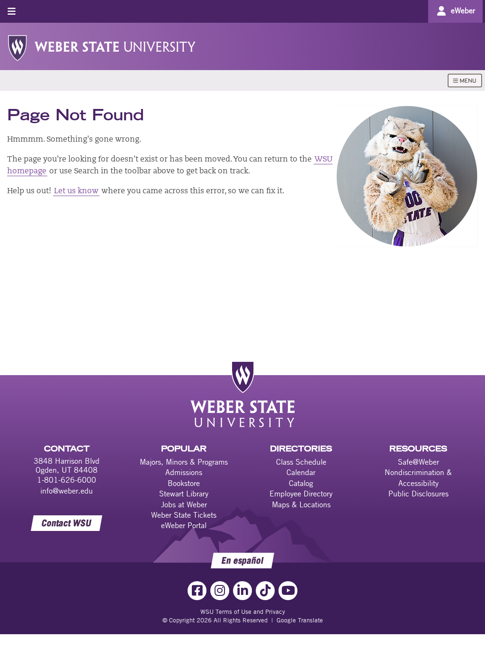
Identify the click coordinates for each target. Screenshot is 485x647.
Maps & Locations (301, 504)
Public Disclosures (418, 493)
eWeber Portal (184, 525)
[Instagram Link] (219, 590)
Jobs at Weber (184, 504)
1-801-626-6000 (66, 480)
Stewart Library (183, 493)
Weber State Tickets (183, 515)
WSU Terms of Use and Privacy (242, 611)
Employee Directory (300, 493)
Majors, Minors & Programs (184, 462)
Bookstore (184, 483)
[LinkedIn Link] (242, 590)
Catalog (301, 483)
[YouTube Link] (287, 590)
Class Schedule (301, 462)
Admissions (183, 472)
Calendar (301, 472)
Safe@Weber (418, 462)
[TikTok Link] (265, 590)
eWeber (463, 10)
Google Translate (300, 620)
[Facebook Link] (197, 590)
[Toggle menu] (11, 11)
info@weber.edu (66, 490)
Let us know (76, 191)
